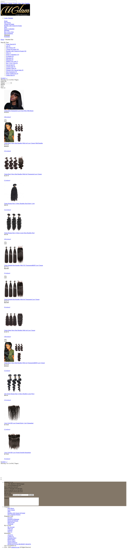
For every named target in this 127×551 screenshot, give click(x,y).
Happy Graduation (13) (12, 54)
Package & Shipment (13, 519)
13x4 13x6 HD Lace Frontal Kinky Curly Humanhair (18, 423)
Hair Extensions (8, 33)
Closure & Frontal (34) (12, 49)
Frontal (15, 3)
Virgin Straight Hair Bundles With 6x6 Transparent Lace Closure (21, 299)
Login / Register (8, 18)
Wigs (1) (8, 53)
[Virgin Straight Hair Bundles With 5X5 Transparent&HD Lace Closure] (14, 264)
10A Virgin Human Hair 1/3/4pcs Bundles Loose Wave (19, 394)
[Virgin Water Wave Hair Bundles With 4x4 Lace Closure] (14, 329)
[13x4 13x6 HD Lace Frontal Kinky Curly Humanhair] (14, 421)
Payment (10, 517)
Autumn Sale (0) (10, 66)
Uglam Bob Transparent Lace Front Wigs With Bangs (18, 110)
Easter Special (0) (11, 44)
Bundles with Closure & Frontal (13, 25)
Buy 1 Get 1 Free (9, 32)
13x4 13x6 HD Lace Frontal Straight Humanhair (17, 452)
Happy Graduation (9, 29)
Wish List (10, 528)
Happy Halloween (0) (12, 73)
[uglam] (15, 15)
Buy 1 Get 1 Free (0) (12, 63)
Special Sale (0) (10, 65)
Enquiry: (6, 498)
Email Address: (8, 495)
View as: (3, 87)
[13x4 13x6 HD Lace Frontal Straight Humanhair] (14, 451)
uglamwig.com (15, 547)
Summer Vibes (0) (11, 68)
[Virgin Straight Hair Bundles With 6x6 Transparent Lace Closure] (14, 298)
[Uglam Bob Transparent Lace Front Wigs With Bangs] (14, 109)
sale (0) (8, 46)
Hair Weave (4, 3)
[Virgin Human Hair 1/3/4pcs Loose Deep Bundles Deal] (14, 231)
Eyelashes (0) (10, 56)
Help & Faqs (11, 522)
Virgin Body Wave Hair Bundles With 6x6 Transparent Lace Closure (23, 174)
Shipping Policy (12, 538)
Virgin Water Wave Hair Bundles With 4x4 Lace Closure (19, 330)
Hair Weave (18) (10, 47)
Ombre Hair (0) (10, 75)
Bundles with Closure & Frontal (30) (16, 51)
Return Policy (11, 539)
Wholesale (7, 35)
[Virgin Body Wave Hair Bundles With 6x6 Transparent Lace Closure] (14, 172)
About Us (10, 535)
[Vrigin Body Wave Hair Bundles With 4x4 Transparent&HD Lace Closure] (14, 361)
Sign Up (10, 531)
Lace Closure (11, 510)
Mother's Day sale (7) (12, 61)
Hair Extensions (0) (11, 72)
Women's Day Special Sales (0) (14, 70)
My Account (11, 527)
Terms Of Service (12, 542)
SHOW (3, 84)
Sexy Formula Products (14, 514)
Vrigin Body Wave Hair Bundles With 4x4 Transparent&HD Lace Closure (24, 363)
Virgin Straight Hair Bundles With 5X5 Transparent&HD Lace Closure (23, 265)
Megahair (6, 30)
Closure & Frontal (9, 24)
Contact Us (11, 536)
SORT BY (4, 81)
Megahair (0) (9, 58)
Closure (10, 3)
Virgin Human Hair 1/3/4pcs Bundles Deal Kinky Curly (19, 203)
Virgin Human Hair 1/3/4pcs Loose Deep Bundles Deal (19, 233)
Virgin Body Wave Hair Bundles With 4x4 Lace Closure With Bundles (23, 143)
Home (6, 21)
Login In (10, 530)
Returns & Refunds (13, 521)
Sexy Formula (26, 3)
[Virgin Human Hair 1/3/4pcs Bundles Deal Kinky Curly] (14, 202)
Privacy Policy (12, 541)
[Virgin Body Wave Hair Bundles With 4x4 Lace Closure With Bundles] (14, 141)
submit (31, 495)
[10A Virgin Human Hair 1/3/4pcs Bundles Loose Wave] (14, 392)
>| (6, 78)
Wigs (19, 3)
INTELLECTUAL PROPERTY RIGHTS (19, 544)
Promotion (7, 36)
